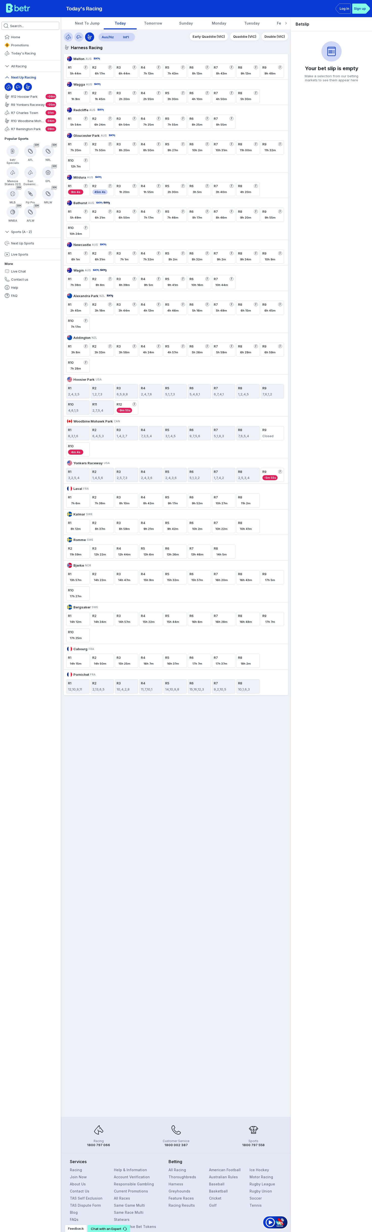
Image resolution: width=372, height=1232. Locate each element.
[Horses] (68, 37)
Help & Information (130, 1170)
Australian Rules (223, 1177)
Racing (76, 1170)
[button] (109, 1228)
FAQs (74, 1219)
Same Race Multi (128, 1212)
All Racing (177, 1170)
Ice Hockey (259, 1170)
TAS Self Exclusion (86, 1198)
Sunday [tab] (186, 23)
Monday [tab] (219, 23)
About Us (78, 1184)
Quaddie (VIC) (244, 36)
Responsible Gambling (134, 1184)
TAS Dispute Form (85, 1205)
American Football (225, 1170)
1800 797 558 (253, 1145)
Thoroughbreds (182, 1177)
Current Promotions (131, 1191)
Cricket (215, 1198)
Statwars (122, 1219)
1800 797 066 (98, 1145)
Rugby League (262, 1184)
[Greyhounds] (79, 37)
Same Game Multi (129, 1205)
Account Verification (132, 1177)
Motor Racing (261, 1177)
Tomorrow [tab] (153, 23)
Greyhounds (179, 1191)
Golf (213, 1205)
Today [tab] (120, 23)
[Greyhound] (18, 87)
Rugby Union (261, 1191)
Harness (176, 1184)
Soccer (256, 1198)
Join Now (78, 1177)
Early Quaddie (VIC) (209, 36)
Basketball (218, 1191)
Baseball (216, 1184)
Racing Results (182, 1205)
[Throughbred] (9, 87)
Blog (74, 1212)
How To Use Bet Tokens (135, 1226)
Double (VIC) (274, 36)
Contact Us (79, 1191)
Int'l (126, 37)
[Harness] (28, 87)
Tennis (256, 1205)
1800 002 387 (176, 1145)
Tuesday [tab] (252, 23)
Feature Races (181, 1198)
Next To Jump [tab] (87, 23)
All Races (122, 1198)
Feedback (76, 1228)
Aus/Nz (108, 37)
